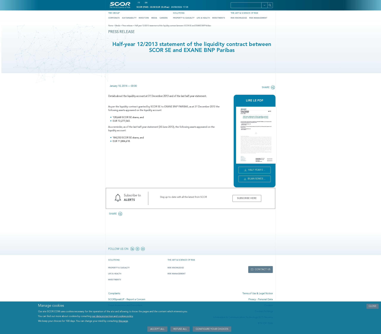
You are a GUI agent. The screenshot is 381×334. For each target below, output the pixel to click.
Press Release (121, 32)
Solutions (179, 13)
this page (123, 321)
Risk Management (258, 18)
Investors (144, 18)
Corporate (114, 18)
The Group (114, 13)
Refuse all (180, 329)
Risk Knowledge (239, 18)
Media (154, 18)
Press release (127, 26)
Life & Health (203, 18)
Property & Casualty (183, 18)
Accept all (157, 329)
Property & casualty (118, 268)
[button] (264, 5)
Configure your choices (212, 329)
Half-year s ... (256, 170)
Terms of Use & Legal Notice (257, 293)
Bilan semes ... (257, 179)
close (372, 306)
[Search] (270, 5)
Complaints (114, 293)
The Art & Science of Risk (244, 13)
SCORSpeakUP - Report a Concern (126, 299)
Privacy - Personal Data (260, 299)
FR (139, 3)
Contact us (262, 269)
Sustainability (129, 18)
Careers (164, 18)
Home (110, 26)
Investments (218, 18)
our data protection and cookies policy (112, 316)
